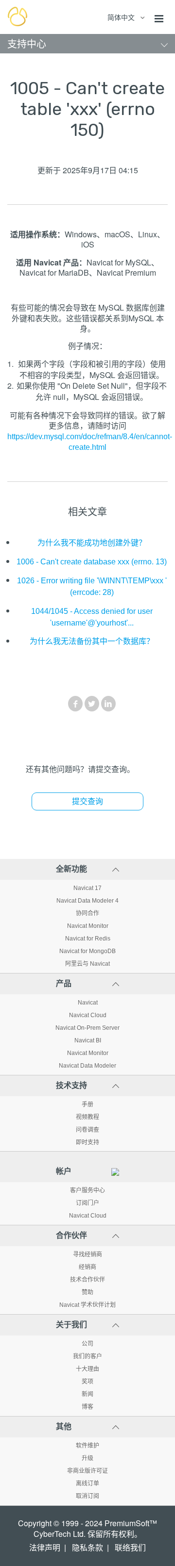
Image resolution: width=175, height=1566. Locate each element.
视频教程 (87, 1117)
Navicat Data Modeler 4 (87, 900)
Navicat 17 (87, 888)
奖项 (87, 1381)
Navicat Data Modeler (87, 1065)
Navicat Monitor (87, 926)
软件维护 (87, 1445)
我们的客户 (87, 1356)
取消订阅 (87, 1496)
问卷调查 (87, 1129)
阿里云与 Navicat (87, 963)
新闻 (87, 1394)
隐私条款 (87, 1548)
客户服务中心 (87, 1190)
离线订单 (87, 1483)
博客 (87, 1406)
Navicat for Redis (87, 938)
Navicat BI (87, 1040)
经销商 (87, 1267)
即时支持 (87, 1142)
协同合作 (87, 913)
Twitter (92, 703)
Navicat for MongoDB (87, 951)
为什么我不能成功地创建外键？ (91, 543)
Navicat (88, 1002)
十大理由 (87, 1369)
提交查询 (87, 801)
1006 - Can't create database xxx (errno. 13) (92, 562)
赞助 (87, 1292)
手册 (87, 1104)
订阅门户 (87, 1203)
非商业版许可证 (87, 1470)
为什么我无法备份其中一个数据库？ (92, 641)
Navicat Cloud (87, 1015)
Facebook (75, 703)
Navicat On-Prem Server (87, 1027)
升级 (87, 1458)
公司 (87, 1343)
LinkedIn (108, 703)
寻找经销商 (87, 1254)
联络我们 (130, 1548)
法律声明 (44, 1548)
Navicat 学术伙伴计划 (87, 1305)
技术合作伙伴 (87, 1279)
